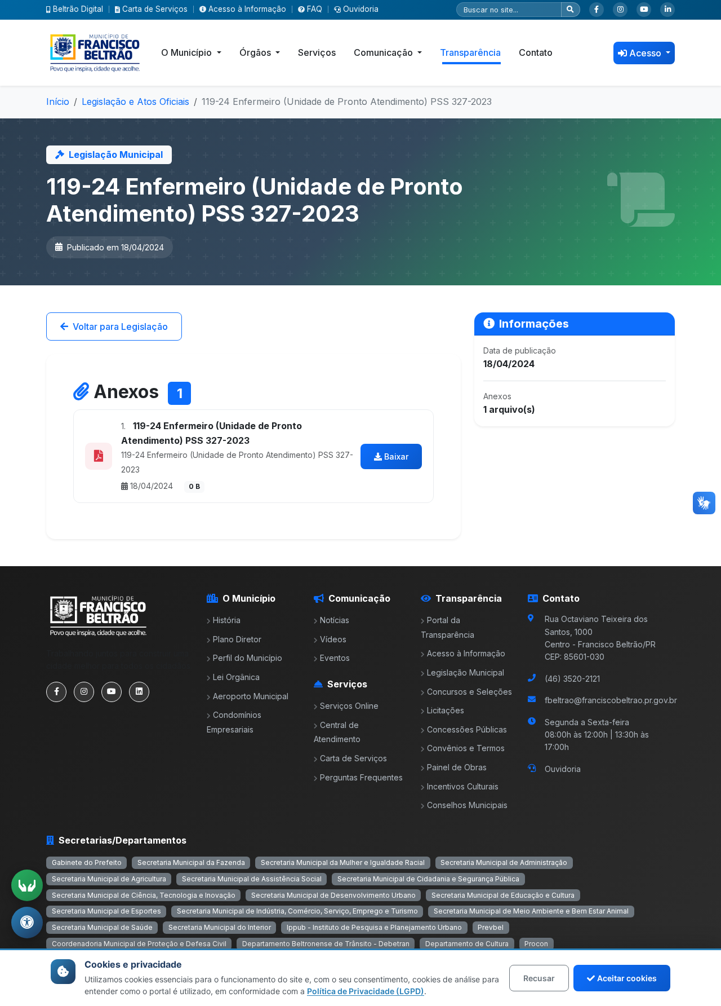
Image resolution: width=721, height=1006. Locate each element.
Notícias (334, 620)
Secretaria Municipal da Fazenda (191, 862)
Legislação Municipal (465, 672)
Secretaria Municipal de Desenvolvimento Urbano (333, 895)
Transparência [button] (470, 52)
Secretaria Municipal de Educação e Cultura (503, 895)
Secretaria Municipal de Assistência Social (252, 879)
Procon (536, 943)
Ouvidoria (361, 9)
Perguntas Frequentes (361, 777)
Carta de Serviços (155, 9)
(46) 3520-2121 (572, 678)
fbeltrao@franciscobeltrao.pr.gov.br (611, 700)
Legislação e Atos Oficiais (135, 101)
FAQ (314, 9)
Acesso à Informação (247, 9)
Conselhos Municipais (467, 805)
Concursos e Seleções (469, 691)
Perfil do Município (247, 658)
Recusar (539, 978)
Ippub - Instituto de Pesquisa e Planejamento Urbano (374, 927)
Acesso (646, 53)
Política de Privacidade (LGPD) (365, 991)
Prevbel (491, 927)
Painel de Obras (457, 767)
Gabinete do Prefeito (87, 862)
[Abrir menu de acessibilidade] (27, 922)
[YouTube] (644, 9)
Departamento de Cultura (467, 943)
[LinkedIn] (667, 9)
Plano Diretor (237, 639)
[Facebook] (596, 9)
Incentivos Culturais (463, 786)
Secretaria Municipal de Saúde (102, 927)
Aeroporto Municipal (250, 696)
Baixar (396, 456)
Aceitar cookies (627, 978)
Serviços (317, 52)
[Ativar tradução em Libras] (27, 885)
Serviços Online (349, 706)
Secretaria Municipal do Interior (219, 927)
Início (57, 101)
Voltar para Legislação (120, 326)
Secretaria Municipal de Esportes (106, 911)
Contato (536, 52)
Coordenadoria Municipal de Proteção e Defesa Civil (139, 943)
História (227, 620)
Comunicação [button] (384, 52)
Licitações (445, 710)
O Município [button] (187, 52)
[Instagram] (620, 9)
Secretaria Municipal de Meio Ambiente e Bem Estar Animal (531, 911)
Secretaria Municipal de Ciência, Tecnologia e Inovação (143, 895)
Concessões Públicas (467, 729)
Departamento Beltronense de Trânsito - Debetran (326, 943)
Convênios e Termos (466, 748)
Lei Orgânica (236, 677)
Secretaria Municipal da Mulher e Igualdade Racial (343, 862)
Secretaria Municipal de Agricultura (109, 879)
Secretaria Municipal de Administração (503, 862)
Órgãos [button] (256, 52)
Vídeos (333, 639)
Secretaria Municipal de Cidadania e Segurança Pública (428, 879)
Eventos (335, 658)
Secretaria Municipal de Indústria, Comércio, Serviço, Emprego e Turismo (297, 911)
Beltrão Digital (78, 9)
